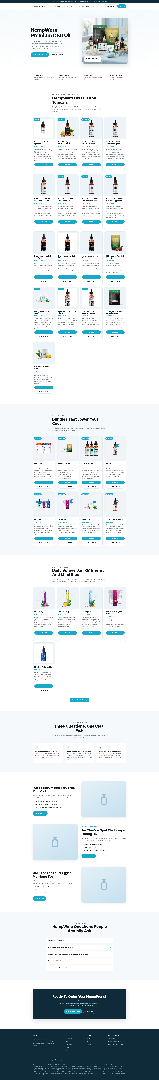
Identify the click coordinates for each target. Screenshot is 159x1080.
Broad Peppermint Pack (114, 519)
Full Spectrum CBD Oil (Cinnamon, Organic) (113, 143)
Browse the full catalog (79, 700)
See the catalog (57, 55)
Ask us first (89, 1011)
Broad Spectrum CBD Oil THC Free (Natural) (66, 200)
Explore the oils (40, 813)
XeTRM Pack (62, 519)
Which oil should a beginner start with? (61, 947)
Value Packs (80, 6)
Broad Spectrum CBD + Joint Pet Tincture (90, 312)
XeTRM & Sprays (69, 6)
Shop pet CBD (39, 898)
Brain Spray (86, 612)
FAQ (93, 6)
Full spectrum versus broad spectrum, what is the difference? (68, 954)
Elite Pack (37, 519)
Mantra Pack (38, 463)
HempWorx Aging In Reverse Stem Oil (65, 143)
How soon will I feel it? (55, 961)
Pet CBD (67, 1048)
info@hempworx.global (114, 1041)
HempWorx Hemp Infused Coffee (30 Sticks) (115, 312)
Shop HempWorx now (40, 55)
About (87, 6)
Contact (89, 1044)
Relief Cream (69, 1044)
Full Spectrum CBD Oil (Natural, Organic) (89, 143)
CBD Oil (67, 1041)
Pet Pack (109, 463)
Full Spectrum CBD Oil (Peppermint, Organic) (42, 200)
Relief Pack (86, 519)
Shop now (122, 6)
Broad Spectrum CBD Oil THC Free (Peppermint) (114, 200)
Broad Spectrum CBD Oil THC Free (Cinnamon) (90, 200)
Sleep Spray (38, 612)
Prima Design (59, 1060)
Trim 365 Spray (63, 612)
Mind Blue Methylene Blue (43, 667)
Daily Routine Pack (64, 463)
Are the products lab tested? (57, 968)
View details (43, 169)
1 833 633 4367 (112, 1038)
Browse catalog (109, 6)
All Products (68, 1038)
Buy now (44, 164)
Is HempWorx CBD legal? (56, 940)
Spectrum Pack (87, 463)
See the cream (89, 856)
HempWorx (57, 6)
